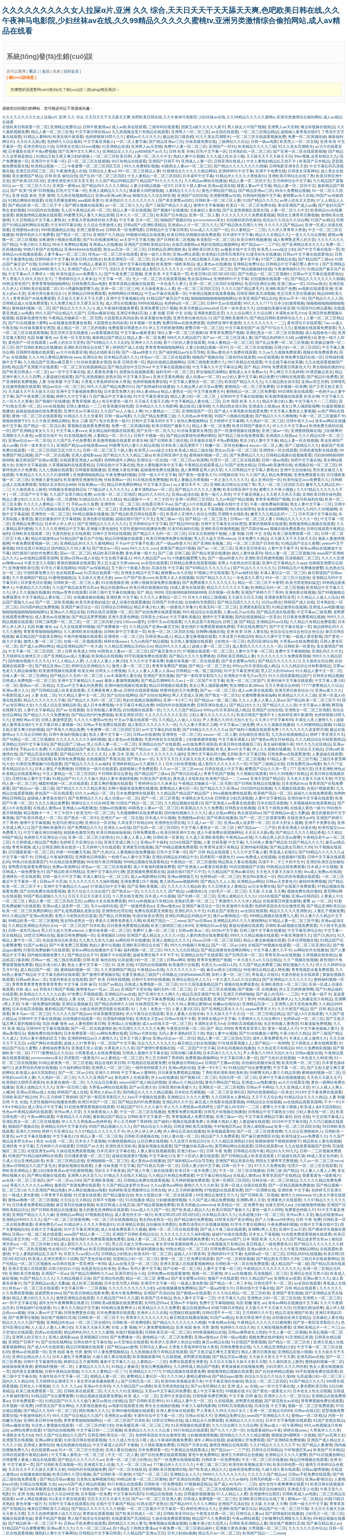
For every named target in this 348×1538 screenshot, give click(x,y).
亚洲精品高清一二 (257, 1004)
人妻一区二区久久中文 (152, 156)
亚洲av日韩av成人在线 (79, 558)
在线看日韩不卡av (157, 504)
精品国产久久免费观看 (220, 1136)
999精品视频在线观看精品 (145, 862)
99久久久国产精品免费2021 (110, 386)
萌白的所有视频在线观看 (298, 876)
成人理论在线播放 (120, 303)
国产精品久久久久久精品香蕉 (81, 788)
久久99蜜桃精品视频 (313, 724)
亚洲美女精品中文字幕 (140, 573)
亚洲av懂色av (168, 906)
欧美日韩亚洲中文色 (170, 455)
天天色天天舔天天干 (324, 1077)
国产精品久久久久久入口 (73, 308)
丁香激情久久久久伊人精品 (237, 901)
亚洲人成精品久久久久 (108, 190)
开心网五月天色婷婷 (286, 372)
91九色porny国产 (225, 1239)
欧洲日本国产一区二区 (97, 1102)
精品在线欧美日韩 (104, 352)
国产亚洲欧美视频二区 (212, 543)
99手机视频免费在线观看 (145, 656)
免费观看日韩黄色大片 (127, 328)
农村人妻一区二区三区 (231, 974)
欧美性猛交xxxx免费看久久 (79, 274)
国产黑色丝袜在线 (95, 1259)
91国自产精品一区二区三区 (139, 803)
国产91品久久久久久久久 (254, 568)
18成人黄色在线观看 (187, 587)
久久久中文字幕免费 (146, 661)
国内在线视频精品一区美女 (258, 617)
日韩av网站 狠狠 (181, 960)
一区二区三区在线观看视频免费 (259, 136)
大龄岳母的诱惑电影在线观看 (104, 1009)
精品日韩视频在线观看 (124, 538)
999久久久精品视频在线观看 (254, 935)
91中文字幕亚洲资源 (150, 396)
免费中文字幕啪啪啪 (292, 651)
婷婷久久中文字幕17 (73, 396)
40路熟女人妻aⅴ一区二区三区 (186, 166)
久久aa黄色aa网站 (166, 1185)
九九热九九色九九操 (96, 940)
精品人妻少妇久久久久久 (23, 499)
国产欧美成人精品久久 (191, 1210)
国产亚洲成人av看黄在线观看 (230, 803)
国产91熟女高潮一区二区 (158, 1165)
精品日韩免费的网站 (124, 484)
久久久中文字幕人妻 (250, 852)
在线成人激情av (46, 808)
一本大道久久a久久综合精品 (257, 960)
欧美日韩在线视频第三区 (240, 744)
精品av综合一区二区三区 (63, 386)
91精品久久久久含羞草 (83, 416)
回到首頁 (71, 71)
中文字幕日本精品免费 (135, 705)
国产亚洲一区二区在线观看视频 (299, 151)
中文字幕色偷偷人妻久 (319, 1028)
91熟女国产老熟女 (155, 778)
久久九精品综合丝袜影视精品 (306, 666)
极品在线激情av (328, 1214)
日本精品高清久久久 (121, 357)
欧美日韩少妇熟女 (86, 259)
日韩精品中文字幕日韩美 (167, 230)
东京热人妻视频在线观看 (191, 641)
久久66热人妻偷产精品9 (266, 842)
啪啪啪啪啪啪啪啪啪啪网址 (214, 298)
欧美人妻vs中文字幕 (233, 749)
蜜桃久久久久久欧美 (201, 1185)
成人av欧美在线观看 (129, 127)
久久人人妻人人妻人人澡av (151, 671)
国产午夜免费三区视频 (123, 274)
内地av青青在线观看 (69, 592)
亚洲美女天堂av (148, 1018)
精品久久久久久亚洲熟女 (290, 911)
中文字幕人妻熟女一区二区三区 (195, 381)
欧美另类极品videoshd (198, 308)
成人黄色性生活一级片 (133, 1214)
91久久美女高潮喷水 (212, 136)
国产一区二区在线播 (52, 455)
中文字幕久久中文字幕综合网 (217, 367)
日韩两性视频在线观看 (35, 352)
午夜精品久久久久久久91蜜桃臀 (43, 475)
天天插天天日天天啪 (245, 597)
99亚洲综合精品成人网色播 (266, 969)
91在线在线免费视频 (150, 479)
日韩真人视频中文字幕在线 (145, 1053)
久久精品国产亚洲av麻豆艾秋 (154, 626)
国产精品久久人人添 (325, 298)
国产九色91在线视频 (277, 1058)
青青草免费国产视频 (226, 332)
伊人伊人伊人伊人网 (144, 1131)
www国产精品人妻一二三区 (87, 1234)
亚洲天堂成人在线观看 (27, 1268)
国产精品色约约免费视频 (92, 715)
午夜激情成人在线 (71, 171)
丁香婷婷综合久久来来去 (75, 279)
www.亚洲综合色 (88, 357)
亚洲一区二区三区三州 (120, 288)
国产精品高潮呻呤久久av (162, 680)
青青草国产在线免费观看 (34, 298)
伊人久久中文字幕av (289, 426)
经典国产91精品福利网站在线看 (35, 1156)
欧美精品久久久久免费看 (202, 808)
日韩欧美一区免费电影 (124, 230)
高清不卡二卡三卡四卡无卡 (281, 862)
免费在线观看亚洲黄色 (153, 911)
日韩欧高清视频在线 (244, 1023)
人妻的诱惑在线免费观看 (207, 935)
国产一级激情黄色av (137, 906)
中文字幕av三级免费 (314, 612)
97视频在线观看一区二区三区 (208, 651)
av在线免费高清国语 (199, 744)
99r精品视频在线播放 (90, 514)
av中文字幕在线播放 (33, 1136)
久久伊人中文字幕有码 (274, 720)
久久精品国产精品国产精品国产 (183, 793)
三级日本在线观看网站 (320, 1259)
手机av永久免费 (84, 504)
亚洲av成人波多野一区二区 (247, 822)
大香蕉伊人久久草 (119, 1048)
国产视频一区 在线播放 (257, 989)
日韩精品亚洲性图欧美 (167, 249)
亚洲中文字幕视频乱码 (125, 298)
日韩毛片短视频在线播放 (225, 1112)
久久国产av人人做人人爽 (121, 411)
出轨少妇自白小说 (63, 1268)
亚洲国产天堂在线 (136, 989)
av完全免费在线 (261, 886)
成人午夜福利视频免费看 (117, 308)
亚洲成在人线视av (263, 406)
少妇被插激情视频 (201, 739)
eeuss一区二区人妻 (265, 445)
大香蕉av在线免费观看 (298, 641)
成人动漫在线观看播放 (131, 602)
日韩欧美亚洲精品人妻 (236, 656)
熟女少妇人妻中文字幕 (240, 259)
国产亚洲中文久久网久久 (79, 151)
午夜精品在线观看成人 (203, 465)
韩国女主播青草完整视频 (298, 215)
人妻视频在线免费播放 (135, 852)
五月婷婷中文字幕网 (226, 421)
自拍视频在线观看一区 (269, 279)
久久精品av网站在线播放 (205, 181)
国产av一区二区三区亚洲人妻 (227, 337)
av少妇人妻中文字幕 (239, 377)
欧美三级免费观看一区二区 (296, 533)
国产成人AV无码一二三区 (277, 994)
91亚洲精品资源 (115, 146)
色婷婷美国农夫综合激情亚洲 (279, 906)
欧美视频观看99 (220, 1131)
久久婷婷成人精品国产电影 (35, 842)
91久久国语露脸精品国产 (289, 675)
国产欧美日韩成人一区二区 (25, 372)
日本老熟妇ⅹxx (294, 783)
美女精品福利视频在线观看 (111, 430)
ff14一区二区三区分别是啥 (287, 577)
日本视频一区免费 (145, 323)
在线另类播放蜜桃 (60, 200)
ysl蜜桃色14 (305, 337)
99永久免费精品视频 (292, 190)
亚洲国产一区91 (222, 146)
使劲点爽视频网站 (192, 421)
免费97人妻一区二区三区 (185, 146)
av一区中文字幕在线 (67, 372)
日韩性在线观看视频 (140, 690)
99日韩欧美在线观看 (295, 391)
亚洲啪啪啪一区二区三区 (107, 1161)
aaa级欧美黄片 (90, 200)
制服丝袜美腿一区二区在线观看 (192, 661)
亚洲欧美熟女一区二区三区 (283, 984)
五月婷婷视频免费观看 (190, 1180)
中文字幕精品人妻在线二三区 (195, 401)
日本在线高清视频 (272, 803)
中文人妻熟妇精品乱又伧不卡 (271, 161)
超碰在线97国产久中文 (134, 519)
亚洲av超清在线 (221, 185)
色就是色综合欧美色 (59, 940)
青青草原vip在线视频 (282, 955)
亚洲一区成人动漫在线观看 (243, 1185)
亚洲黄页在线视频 (137, 847)
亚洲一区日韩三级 (71, 1087)
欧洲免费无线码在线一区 (302, 357)
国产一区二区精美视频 (235, 1259)
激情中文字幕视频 (208, 205)
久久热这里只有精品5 (202, 622)
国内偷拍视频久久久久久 (29, 661)
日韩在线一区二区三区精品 (274, 1180)
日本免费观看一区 (79, 1033)
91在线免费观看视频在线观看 (89, 1107)
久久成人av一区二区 (204, 822)
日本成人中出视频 (167, 259)
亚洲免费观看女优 (309, 475)
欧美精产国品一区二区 (272, 793)
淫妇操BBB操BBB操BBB (185, 592)
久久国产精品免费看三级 (154, 416)
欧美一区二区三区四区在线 (171, 631)
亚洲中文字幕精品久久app (284, 563)
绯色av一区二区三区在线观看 (113, 254)
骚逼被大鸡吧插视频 (146, 190)
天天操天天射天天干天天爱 (80, 298)
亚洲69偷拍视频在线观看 (125, 685)
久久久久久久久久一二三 (264, 323)
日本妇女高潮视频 (189, 1092)
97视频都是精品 (98, 1214)
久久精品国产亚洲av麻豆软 (231, 871)
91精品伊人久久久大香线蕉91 (240, 176)
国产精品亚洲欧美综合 (325, 906)
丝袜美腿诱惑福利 (108, 1014)
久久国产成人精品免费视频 (268, 475)
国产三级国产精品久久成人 (168, 205)
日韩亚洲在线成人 (229, 161)
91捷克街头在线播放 (263, 254)
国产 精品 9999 (257, 367)
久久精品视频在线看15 (183, 803)
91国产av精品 (322, 220)
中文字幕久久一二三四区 (316, 401)
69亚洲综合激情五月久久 (217, 1195)
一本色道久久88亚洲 (314, 1058)
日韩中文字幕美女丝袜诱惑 (223, 524)
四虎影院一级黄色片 (217, 857)
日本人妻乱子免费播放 (54, 769)
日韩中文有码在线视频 (111, 533)
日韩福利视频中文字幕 (262, 195)
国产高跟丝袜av (254, 528)
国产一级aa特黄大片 (139, 352)
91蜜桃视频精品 (62, 577)
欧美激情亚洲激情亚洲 (83, 479)
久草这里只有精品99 (235, 636)
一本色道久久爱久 (171, 283)
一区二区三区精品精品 (259, 132)
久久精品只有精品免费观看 (312, 622)
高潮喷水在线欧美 (233, 514)
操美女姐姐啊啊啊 (272, 509)
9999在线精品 (150, 303)
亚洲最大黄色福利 (46, 479)
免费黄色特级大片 (300, 1210)
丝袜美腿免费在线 (200, 141)
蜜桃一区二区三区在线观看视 (36, 416)
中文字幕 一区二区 (114, 279)
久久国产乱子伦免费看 (72, 440)
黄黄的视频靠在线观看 (267, 524)
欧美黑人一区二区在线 (299, 141)
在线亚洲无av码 (300, 818)
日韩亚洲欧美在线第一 (61, 847)
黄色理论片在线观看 (304, 323)
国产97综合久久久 (276, 328)
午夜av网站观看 (40, 1116)
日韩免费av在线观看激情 (289, 754)
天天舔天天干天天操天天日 (269, 156)
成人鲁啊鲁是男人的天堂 (294, 239)
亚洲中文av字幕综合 (81, 411)
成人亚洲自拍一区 (265, 479)
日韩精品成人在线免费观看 (25, 303)
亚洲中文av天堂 (292, 1229)
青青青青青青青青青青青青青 (36, 984)
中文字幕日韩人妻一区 (239, 1058)
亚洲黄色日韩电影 (90, 857)
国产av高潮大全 (142, 1087)
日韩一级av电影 (264, 141)
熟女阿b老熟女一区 (259, 876)
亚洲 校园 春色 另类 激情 (33, 195)
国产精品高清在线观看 (275, 612)
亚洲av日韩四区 (304, 896)
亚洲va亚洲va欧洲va (112, 195)
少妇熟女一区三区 (229, 641)
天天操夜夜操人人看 (158, 288)
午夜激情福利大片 (289, 269)
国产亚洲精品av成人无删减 (66, 656)
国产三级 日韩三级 (173, 553)
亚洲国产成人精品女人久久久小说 (155, 935)
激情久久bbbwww (295, 1195)
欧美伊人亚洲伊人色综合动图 (191, 514)
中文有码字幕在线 (66, 225)
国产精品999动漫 (183, 524)
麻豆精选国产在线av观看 (36, 460)
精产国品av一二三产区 (260, 244)
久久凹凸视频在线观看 (50, 509)
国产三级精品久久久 (302, 445)
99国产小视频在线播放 (233, 416)
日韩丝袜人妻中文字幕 (31, 778)
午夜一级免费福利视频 (269, 504)
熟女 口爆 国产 (84, 421)
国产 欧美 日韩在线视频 (109, 979)
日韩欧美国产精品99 (19, 1097)
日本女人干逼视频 (207, 509)
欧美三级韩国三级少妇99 (172, 925)
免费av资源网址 (65, 867)
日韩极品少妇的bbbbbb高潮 (185, 974)
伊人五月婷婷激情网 (165, 328)
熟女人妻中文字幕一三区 (311, 504)
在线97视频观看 (320, 788)
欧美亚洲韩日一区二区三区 (127, 259)
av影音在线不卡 (48, 435)
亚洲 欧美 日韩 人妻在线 (247, 631)
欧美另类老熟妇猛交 (302, 582)
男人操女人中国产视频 (246, 127)
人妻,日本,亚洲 (120, 754)
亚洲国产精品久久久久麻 (33, 1214)
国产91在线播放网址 (100, 239)
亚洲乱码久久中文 (327, 651)
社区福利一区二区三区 (213, 269)
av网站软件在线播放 (132, 940)
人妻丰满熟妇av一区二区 (151, 489)
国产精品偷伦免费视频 (193, 1219)
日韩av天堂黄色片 (281, 881)
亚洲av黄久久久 (15, 690)
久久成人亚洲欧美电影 (204, 837)
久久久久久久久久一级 (185, 969)
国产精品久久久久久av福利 (87, 764)
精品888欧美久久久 (48, 269)
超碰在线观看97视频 (129, 1156)
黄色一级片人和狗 (267, 1210)
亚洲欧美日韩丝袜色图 (321, 494)
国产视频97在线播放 (170, 210)
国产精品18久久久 (244, 705)
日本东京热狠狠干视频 (207, 533)
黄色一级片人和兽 (155, 254)
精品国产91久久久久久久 (161, 181)
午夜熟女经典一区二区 (185, 1028)
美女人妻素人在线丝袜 (185, 1014)
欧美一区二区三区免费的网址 (27, 911)
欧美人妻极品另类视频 (189, 479)
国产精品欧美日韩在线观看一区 (137, 514)
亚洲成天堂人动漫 (86, 1048)
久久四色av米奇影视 (195, 416)
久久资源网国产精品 (29, 577)
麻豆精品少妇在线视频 (197, 1043)
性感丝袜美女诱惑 (147, 916)
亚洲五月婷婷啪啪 (238, 994)
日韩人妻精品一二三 (83, 406)
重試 (32, 71)
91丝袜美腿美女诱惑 (37, 328)
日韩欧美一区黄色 (299, 646)
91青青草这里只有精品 (219, 847)
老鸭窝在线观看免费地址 (29, 867)
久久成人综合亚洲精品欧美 (58, 705)
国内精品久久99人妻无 (70, 548)
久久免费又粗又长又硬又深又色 (76, 303)
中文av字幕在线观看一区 (165, 293)
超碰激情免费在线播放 (159, 470)
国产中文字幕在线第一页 (318, 249)
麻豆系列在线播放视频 (75, 1205)
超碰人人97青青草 (79, 1043)
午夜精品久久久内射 (33, 587)
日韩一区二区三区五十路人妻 (107, 450)
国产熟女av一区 (105, 548)
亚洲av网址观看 (186, 254)
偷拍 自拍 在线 (297, 1116)
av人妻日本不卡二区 (190, 484)
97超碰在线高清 (290, 1156)
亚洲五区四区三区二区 (35, 171)
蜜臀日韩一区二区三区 (204, 328)
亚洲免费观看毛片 (134, 509)
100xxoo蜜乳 (134, 622)
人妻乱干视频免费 (328, 911)
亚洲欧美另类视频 (24, 1273)
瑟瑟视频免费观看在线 (146, 871)
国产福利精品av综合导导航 (181, 352)
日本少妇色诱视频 (180, 764)
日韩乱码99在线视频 (304, 1254)
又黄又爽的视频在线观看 (111, 783)
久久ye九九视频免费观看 (280, 352)
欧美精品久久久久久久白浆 (42, 994)
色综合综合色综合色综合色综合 (296, 631)
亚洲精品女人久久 (117, 151)
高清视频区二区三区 (302, 558)
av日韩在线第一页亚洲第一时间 (79, 1263)
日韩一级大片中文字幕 (157, 475)
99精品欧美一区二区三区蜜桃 (33, 920)
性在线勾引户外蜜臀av (67, 1249)
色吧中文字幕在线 (306, 460)
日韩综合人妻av (102, 171)
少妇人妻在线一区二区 (315, 1112)
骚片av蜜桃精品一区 (230, 916)
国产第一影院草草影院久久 (199, 675)
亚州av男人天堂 (67, 1112)
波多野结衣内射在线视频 (36, 1067)
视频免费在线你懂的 (304, 891)
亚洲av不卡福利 (153, 842)
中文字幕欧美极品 (185, 617)
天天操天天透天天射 (95, 577)
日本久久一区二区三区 (135, 215)
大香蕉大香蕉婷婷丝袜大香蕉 (92, 220)
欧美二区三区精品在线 (65, 1161)
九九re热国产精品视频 (234, 499)
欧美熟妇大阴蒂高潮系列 (223, 254)
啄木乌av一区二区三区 (31, 1014)
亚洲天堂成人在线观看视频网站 (186, 1263)
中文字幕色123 (65, 1136)
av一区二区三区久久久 (31, 185)
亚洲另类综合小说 (38, 146)
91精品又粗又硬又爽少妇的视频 (63, 156)
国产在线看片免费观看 (296, 886)
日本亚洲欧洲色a (329, 769)
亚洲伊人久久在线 (146, 342)
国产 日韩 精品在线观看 (210, 852)
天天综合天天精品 (308, 749)
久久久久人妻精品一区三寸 (46, 504)
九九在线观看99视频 (77, 626)
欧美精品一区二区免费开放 (240, 1205)
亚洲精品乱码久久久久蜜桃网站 (86, 543)
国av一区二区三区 (75, 553)
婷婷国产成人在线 (128, 347)
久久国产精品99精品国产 (116, 181)
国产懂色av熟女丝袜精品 (272, 739)
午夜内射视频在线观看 (83, 636)
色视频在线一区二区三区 (315, 465)
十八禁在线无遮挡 (127, 896)
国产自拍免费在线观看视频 (157, 612)
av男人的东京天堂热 (297, 200)
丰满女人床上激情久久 (314, 720)
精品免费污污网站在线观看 (281, 377)
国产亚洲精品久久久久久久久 (102, 524)
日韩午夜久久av (299, 421)
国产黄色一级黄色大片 (197, 475)
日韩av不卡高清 (53, 881)
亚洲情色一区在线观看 (278, 450)
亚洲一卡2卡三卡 (177, 700)
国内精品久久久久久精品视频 (147, 1092)
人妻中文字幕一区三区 (254, 651)
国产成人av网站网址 (37, 646)
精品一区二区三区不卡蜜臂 (260, 582)
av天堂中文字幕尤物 (137, 239)
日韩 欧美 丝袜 (181, 151)
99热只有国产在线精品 (42, 249)
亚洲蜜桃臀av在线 (225, 195)
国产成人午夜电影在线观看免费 (241, 411)
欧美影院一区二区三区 (216, 239)
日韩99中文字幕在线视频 (241, 396)
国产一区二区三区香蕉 (160, 798)
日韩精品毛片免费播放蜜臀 (300, 568)
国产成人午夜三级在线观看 (150, 1170)
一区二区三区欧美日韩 (112, 156)
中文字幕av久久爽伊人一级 (31, 274)
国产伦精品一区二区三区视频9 (264, 274)
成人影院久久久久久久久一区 (166, 269)
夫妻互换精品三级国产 (141, 974)
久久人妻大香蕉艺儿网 (198, 724)
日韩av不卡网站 (259, 1087)
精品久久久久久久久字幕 (227, 587)
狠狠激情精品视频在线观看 (38, 215)
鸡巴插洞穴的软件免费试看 (35, 553)
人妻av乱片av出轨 (238, 612)
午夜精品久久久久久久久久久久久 (271, 1268)
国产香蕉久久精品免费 (65, 729)
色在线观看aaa (69, 573)
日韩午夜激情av (96, 127)
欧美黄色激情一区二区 (65, 1082)
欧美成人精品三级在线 (194, 450)
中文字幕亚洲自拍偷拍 (42, 832)
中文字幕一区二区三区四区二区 (35, 651)
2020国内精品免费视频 (39, 607)
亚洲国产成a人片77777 (87, 269)
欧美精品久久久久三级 (257, 146)
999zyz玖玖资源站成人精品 (255, 666)
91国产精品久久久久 (260, 200)
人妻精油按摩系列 (54, 1048)
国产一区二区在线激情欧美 (93, 1028)
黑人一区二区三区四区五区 (280, 484)
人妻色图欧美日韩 (90, 1023)
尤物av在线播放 (112, 808)
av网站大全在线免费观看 (105, 901)
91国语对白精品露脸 (314, 308)
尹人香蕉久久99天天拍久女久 (27, 279)
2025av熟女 (316, 283)
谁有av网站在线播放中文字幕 (96, 950)
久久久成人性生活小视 (225, 156)
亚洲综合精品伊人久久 (191, 979)
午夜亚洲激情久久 (296, 935)
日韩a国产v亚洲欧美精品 (144, 225)
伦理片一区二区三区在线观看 (234, 460)
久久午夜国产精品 (292, 1009)
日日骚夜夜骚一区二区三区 (31, 852)
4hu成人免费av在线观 (322, 871)
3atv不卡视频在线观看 (146, 1097)
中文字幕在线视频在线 (171, 367)
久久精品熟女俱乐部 (282, 381)
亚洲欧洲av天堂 (25, 720)
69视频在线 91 (231, 475)
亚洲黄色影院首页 (209, 313)
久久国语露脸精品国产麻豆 (71, 749)
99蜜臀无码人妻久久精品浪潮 (89, 215)
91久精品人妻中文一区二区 (318, 671)
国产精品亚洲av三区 (166, 141)
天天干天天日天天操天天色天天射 (184, 759)
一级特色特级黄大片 (149, 1067)
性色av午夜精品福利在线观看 (27, 1112)
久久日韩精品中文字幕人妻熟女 (38, 220)
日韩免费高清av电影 (89, 283)
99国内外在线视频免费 (175, 705)
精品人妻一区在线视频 (132, 210)
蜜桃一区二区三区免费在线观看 (187, 1259)
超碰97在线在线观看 (229, 1234)
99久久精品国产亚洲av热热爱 (27, 916)
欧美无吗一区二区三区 (218, 607)
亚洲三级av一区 (290, 283)
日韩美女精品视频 (328, 675)
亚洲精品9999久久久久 (21, 1219)
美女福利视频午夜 (278, 744)
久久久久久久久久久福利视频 (80, 739)
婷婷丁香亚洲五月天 (327, 734)
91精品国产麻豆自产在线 (167, 298)
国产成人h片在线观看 (193, 504)
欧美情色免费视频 (69, 759)
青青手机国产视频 (219, 773)
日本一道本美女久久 (237, 308)
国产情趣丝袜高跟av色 (193, 1146)
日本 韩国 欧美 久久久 (241, 401)
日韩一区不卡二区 (237, 1165)
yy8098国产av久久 (151, 151)
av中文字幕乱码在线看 (161, 729)
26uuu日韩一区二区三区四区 (216, 940)
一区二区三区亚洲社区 (312, 945)
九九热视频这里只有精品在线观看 (140, 132)
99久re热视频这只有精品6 (150, 901)
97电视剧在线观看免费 (146, 1063)
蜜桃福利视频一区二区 (31, 308)
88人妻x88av (147, 391)
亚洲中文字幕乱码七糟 (206, 754)
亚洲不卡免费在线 (270, 171)
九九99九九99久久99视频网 (313, 509)
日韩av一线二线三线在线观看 (56, 960)
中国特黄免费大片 (38, 573)
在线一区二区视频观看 (83, 641)
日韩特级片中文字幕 (52, 259)
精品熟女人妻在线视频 (237, 862)
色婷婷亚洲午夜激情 (224, 323)
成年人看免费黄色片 (270, 1038)
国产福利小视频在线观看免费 (254, 729)
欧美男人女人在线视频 (175, 577)
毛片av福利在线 (244, 573)
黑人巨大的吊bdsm (277, 671)
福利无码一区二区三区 (175, 372)
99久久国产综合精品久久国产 (60, 313)
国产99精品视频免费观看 (176, 847)
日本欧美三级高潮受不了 (182, 445)
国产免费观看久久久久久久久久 (208, 582)
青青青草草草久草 (250, 1028)
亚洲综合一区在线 (152, 460)
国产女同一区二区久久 (155, 430)
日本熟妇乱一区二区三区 (250, 151)
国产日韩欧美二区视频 (175, 239)
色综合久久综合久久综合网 (285, 220)
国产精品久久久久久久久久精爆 (240, 166)
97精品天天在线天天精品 (125, 1175)
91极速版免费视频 (315, 1023)
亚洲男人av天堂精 (283, 127)
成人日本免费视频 (98, 705)
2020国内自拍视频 (43, 210)
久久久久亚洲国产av (95, 1077)
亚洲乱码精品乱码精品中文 (175, 857)
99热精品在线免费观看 (285, 867)
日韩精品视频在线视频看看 (289, 455)
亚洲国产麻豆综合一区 (80, 607)
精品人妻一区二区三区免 (52, 132)
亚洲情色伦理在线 (169, 822)
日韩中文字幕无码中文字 (153, 421)
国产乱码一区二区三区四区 (102, 176)
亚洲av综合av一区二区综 (29, 440)
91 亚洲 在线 (122, 965)
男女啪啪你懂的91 (327, 367)
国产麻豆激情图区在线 (260, 1136)
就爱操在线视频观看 (136, 372)
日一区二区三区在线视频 (88, 161)
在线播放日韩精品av (185, 1063)
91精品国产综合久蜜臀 (300, 543)
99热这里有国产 (15, 283)
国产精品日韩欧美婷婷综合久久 (277, 318)
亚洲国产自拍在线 (192, 195)
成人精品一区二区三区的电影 (81, 328)
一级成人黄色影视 (307, 636)
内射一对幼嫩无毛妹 (73, 852)
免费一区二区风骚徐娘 (307, 136)
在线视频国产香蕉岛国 (105, 759)
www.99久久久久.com (139, 548)
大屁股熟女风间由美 (121, 318)
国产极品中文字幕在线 (112, 396)
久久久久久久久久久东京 (166, 715)
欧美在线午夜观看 (68, 136)
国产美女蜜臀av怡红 (175, 200)
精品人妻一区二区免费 (146, 337)
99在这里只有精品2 (32, 548)
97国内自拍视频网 (150, 965)
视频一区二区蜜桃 (61, 499)
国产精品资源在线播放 (211, 553)
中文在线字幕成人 (116, 558)
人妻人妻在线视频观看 (156, 1151)
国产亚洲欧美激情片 (230, 318)
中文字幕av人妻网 (314, 705)
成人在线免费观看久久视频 (123, 1229)
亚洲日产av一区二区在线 (122, 818)
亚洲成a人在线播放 (105, 244)
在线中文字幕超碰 (31, 465)
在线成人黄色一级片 (307, 808)
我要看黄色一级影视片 (321, 1175)
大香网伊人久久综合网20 (259, 1018)
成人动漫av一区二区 (202, 377)
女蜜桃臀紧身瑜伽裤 (259, 695)
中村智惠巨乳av (227, 1126)
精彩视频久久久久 (298, 965)
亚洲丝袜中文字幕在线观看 (289, 680)
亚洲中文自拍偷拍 (295, 470)
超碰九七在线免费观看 (313, 793)
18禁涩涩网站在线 (38, 935)
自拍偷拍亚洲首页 (254, 734)
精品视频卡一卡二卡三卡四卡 (148, 499)
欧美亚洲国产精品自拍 (258, 298)
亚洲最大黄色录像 (123, 470)
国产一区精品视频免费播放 (291, 1185)
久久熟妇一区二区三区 (265, 421)
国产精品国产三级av (315, 259)
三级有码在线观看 (163, 127)
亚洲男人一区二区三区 (190, 132)
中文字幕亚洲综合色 (304, 930)
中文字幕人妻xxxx (71, 430)
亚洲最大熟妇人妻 (221, 1121)
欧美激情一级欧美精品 (175, 264)
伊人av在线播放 (164, 1077)
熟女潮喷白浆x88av (246, 685)
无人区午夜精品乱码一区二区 (85, 210)
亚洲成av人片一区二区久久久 (192, 225)
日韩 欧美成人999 (80, 651)
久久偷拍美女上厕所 (29, 489)
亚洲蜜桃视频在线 (306, 430)
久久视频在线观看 (251, 773)
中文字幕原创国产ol (242, 328)
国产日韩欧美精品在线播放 (38, 347)
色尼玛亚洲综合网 (259, 283)
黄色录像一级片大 (140, 553)
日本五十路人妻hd (190, 185)
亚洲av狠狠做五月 (182, 876)
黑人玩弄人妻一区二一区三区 (111, 744)
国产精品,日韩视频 (114, 916)
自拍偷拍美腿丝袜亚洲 (275, 308)
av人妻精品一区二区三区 (122, 1058)
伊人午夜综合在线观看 (145, 1014)
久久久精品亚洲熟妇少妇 (232, 1141)
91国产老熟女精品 (240, 465)
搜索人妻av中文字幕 (254, 185)
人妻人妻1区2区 (185, 1009)
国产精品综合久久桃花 (152, 1126)
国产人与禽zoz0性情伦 (274, 1219)
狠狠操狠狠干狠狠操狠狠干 (278, 1141)
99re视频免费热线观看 (232, 793)
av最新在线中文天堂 (237, 249)
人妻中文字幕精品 (38, 710)
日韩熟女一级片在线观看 (96, 769)
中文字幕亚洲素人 (98, 141)
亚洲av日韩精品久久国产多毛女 (29, 1165)
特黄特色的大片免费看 (35, 234)
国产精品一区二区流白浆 (44, 426)
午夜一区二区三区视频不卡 (322, 416)
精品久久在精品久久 (272, 234)
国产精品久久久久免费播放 (192, 656)
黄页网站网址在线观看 (234, 1146)
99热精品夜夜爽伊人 (274, 999)
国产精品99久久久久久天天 (83, 754)
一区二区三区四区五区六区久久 (53, 450)
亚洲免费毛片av (48, 1224)
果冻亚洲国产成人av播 (297, 205)
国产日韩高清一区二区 (244, 955)
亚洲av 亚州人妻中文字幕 (139, 1268)
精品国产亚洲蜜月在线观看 (35, 367)
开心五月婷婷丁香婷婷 (164, 1058)
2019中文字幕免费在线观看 (318, 1092)
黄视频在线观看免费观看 (315, 328)
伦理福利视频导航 (118, 1018)
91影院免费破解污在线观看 (39, 764)
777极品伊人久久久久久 (108, 489)
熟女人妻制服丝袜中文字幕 (159, 465)
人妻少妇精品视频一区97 (151, 185)
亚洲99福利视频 (254, 847)
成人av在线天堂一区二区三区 (167, 1023)
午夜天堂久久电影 (39, 563)
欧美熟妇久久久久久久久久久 (130, 200)
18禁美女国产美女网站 (233, 1219)
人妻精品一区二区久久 (112, 435)
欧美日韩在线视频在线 (148, 587)
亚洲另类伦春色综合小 (46, 293)
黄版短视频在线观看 (246, 925)
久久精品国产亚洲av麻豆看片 (48, 362)
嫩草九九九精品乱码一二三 (273, 514)
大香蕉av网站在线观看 (108, 1087)
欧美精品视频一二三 (48, 166)
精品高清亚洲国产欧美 (201, 994)
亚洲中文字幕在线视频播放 (281, 1077)
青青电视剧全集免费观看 (312, 969)
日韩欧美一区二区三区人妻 (218, 200)
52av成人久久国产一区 (209, 230)
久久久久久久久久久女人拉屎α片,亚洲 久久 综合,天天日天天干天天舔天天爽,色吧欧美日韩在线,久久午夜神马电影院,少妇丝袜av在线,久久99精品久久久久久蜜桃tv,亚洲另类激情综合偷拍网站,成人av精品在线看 (171, 20)
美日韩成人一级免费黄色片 (269, 1244)
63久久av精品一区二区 (94, 793)
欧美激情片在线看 (237, 906)
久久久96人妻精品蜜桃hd (50, 357)
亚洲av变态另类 (314, 381)
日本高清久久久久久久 (222, 1053)
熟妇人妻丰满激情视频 (119, 778)
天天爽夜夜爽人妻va (104, 690)
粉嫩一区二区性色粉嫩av (226, 445)
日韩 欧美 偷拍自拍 (61, 176)
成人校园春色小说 (320, 332)
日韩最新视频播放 (90, 470)
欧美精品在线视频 (107, 656)
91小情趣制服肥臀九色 (79, 288)
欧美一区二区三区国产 (245, 680)
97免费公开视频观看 (84, 994)
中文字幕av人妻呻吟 (138, 1072)
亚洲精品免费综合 (65, 127)
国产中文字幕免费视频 (155, 999)
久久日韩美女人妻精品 (227, 886)
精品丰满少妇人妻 (277, 401)
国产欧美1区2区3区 (28, 181)
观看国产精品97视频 (177, 548)
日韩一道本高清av (23, 930)
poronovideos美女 (208, 220)
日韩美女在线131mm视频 (78, 146)
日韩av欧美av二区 (193, 930)
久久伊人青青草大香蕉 (287, 230)
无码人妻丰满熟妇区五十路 (181, 1033)
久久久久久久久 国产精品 (162, 891)
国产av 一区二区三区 (215, 548)
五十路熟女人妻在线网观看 (314, 1043)
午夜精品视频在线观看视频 (211, 293)
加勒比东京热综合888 (57, 484)
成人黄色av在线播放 (213, 264)
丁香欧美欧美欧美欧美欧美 (224, 1072)
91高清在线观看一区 (101, 573)
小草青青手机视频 (56, 1195)
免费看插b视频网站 (201, 1058)
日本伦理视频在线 (302, 940)
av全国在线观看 (224, 132)
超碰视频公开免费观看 (138, 769)
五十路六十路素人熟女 (130, 568)
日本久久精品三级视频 (207, 597)
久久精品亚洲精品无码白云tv (128, 646)
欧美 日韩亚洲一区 (129, 362)
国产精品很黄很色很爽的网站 (191, 435)
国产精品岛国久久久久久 (238, 602)
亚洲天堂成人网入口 (121, 842)
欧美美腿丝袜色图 (155, 318)
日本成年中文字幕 (198, 176)
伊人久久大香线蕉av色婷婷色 (189, 1107)
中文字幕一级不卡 (17, 857)
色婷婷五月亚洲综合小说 (45, 837)
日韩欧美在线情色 (240, 509)
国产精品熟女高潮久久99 (241, 225)
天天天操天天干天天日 (225, 1014)
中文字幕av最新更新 (137, 332)
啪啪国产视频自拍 (175, 220)
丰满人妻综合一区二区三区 (283, 573)
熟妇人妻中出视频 (188, 156)
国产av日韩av (199, 920)
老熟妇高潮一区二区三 (194, 901)
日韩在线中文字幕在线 (115, 465)
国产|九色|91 (103, 852)
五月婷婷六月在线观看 (101, 847)
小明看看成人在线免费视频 (97, 1053)
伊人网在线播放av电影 (87, 1190)
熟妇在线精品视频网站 (220, 244)
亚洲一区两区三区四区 (194, 499)
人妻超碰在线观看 (57, 377)
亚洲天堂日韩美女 (250, 548)
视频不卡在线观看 (115, 955)
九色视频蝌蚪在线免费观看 (139, 813)
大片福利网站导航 (74, 1067)
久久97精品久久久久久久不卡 (99, 1131)
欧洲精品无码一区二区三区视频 (277, 587)
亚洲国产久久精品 (108, 234)
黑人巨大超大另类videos (214, 538)
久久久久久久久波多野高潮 (305, 729)
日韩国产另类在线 (167, 602)
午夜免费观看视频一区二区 (35, 543)
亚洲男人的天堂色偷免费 (295, 1004)
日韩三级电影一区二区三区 (57, 622)
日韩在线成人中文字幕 (223, 769)
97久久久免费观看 (269, 1165)
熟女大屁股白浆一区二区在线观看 (164, 1195)
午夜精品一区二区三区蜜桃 (193, 862)
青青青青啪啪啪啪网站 (51, 283)
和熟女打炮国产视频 (56, 989)
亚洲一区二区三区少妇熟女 (91, 837)
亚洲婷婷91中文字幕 (235, 171)
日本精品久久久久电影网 (156, 406)
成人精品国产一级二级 (39, 969)
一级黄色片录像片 (181, 607)
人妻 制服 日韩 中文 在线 (170, 313)
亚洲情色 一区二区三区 (119, 504)
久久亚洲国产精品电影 (47, 1190)
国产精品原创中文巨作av (129, 367)
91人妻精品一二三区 (248, 230)
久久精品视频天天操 (201, 259)
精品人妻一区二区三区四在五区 (55, 901)
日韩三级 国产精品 (238, 622)
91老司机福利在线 (307, 499)
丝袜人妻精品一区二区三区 (230, 342)
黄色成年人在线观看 (131, 1077)
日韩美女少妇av (154, 617)
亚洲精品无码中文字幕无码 (25, 744)
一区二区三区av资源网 (188, 460)
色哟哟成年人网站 (119, 460)
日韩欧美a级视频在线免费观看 (291, 925)
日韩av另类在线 (142, 1033)
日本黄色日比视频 (36, 582)
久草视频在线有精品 (319, 955)
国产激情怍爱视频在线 (101, 974)
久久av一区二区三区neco (180, 769)
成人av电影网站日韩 (147, 876)
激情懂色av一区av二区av (97, 989)
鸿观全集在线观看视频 (195, 749)
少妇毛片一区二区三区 (227, 891)
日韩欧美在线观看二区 (39, 288)
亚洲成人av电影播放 (326, 607)
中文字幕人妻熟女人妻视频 (292, 411)
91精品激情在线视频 (289, 607)
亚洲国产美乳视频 (158, 675)
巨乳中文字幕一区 (211, 151)
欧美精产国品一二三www (227, 778)
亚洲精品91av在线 (272, 622)
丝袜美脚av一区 (117, 479)
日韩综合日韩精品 (116, 607)
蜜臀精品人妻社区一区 (179, 788)
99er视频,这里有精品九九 (315, 156)
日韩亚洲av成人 (158, 636)
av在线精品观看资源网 (39, 558)
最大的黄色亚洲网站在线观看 (103, 1210)
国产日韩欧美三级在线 (169, 440)
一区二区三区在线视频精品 (82, 367)
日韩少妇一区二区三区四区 (297, 347)
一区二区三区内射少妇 (102, 622)
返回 (45, 71)
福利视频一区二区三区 (142, 950)
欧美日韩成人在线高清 (115, 1205)
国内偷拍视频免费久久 (46, 955)
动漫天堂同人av (278, 1205)
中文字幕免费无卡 (209, 391)
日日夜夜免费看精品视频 (304, 617)
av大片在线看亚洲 (71, 352)
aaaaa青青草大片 (260, 1009)
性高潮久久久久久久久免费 (141, 1028)
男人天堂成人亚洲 (187, 695)
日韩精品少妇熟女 (116, 1254)
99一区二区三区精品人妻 (139, 171)
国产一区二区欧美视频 (54, 602)
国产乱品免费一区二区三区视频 (282, 342)
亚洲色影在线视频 (98, 519)
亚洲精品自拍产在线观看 (159, 744)
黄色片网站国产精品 (219, 190)
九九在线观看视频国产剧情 (307, 1146)
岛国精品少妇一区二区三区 (135, 1259)
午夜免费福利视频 (120, 475)
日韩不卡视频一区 (148, 435)
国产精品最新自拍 (118, 1195)
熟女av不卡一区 (292, 298)
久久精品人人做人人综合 (318, 597)
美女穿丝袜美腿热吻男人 (176, 1244)
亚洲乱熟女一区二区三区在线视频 (274, 332)
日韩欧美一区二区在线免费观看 (242, 1263)
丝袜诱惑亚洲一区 (150, 1004)
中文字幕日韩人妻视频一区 (58, 724)
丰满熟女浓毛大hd (290, 313)
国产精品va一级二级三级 (215, 700)
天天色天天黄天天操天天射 (309, 778)
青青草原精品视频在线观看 (131, 283)
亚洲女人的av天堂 (105, 1092)
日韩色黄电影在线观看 (318, 450)
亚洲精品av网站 (250, 881)
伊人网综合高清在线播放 (184, 1131)
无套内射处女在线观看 (71, 533)
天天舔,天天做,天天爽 (266, 891)
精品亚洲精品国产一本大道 (79, 646)
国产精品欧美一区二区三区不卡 (35, 205)
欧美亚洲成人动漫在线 (297, 827)
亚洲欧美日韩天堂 (203, 249)
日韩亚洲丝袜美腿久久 (177, 1087)
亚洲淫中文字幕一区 (48, 161)
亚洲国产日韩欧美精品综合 (147, 244)
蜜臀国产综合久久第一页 (266, 769)
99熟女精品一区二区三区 (187, 1249)
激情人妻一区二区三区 (42, 641)
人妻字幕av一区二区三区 (65, 254)
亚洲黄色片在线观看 (284, 1200)
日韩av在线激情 (146, 734)
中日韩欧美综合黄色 (115, 773)
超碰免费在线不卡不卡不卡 (155, 955)
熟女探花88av (199, 279)
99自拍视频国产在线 (246, 867)
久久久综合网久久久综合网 (249, 313)
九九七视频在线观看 (56, 470)
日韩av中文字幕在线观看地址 (308, 254)
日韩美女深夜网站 (303, 171)
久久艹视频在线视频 (300, 960)
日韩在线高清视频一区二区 (109, 612)
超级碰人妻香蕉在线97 (300, 132)
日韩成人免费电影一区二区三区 (28, 680)
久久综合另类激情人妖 (102, 225)
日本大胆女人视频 (287, 822)
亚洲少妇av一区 (190, 1151)
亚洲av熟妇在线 (181, 1067)
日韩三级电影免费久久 (206, 362)
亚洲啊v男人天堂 (250, 1200)
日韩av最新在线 (100, 313)
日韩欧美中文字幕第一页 (125, 631)
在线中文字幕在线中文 (319, 1224)
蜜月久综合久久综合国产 (88, 891)
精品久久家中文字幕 (272, 636)
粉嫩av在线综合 (226, 1004)
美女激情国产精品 (27, 176)
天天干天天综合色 (266, 1097)
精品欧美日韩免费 (108, 553)
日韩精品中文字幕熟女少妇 (271, 1112)
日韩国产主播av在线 (222, 1063)
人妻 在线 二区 (43, 695)
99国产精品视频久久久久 (44, 896)
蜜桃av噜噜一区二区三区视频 (240, 759)
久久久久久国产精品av (283, 225)
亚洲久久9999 (107, 1072)
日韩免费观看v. (145, 832)
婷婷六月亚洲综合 (57, 1131)
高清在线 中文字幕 (167, 568)
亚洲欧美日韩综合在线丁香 (291, 176)
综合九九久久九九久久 (156, 1043)
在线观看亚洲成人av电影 (81, 460)
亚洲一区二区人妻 (204, 215)
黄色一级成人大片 (283, 1028)
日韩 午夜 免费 (218, 1151)
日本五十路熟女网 (272, 808)
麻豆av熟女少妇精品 (223, 969)
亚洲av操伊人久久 (262, 1249)
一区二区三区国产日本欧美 (256, 543)
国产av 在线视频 (70, 710)
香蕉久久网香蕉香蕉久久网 (118, 920)
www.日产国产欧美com (133, 577)
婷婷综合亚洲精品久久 (91, 666)
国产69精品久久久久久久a (208, 568)
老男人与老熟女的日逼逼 (239, 563)
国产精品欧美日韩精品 (65, 871)
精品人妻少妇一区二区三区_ (194, 396)
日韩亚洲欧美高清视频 (256, 293)
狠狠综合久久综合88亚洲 (153, 195)
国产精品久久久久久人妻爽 (197, 489)
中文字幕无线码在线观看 (58, 974)
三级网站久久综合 (233, 141)
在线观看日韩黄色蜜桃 (282, 901)
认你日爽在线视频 (152, 1141)
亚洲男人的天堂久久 (84, 1175)
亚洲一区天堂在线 (75, 337)
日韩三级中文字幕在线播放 (131, 264)
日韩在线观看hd (268, 1146)
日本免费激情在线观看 (135, 793)
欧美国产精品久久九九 (244, 381)
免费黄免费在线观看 (184, 1112)
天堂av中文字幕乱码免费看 (79, 685)
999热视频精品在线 (57, 230)
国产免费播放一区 (112, 626)
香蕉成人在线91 (282, 852)
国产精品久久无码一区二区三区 (159, 533)
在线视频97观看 (291, 857)
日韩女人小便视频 (110, 671)
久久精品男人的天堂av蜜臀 (199, 386)
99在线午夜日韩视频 (103, 862)
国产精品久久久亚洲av (219, 788)
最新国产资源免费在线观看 (77, 1185)
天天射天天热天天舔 (283, 494)
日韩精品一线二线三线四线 (199, 671)
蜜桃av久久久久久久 (143, 136)
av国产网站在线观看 (44, 1043)
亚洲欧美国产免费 (280, 288)
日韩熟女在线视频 (240, 808)
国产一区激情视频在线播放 (236, 430)
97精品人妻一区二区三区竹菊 (292, 759)
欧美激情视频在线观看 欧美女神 (292, 396)
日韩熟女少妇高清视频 (234, 798)
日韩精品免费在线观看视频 (193, 563)
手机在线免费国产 (252, 626)
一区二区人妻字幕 (131, 141)
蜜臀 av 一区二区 (317, 901)
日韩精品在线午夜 (248, 1151)
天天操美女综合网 (317, 661)
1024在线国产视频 (185, 842)
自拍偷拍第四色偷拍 (243, 220)
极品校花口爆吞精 (178, 136)
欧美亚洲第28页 (128, 715)
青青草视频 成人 (86, 401)
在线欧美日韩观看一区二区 (25, 127)
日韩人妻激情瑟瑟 (56, 720)
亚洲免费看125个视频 (158, 308)
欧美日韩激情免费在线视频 (169, 538)
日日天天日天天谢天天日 (89, 896)
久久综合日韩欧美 (31, 734)
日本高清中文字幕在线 (317, 514)
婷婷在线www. (116, 641)
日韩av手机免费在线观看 (104, 724)
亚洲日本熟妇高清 (131, 313)
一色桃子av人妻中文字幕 (129, 857)
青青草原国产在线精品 (281, 1175)
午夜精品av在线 (239, 837)
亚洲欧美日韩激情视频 (220, 528)
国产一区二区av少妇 (228, 945)
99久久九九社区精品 (313, 744)
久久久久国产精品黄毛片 (242, 288)
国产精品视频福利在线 (253, 269)
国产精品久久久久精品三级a (127, 455)
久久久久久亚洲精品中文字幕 (59, 528)
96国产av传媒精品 (93, 568)
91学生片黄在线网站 (58, 568)
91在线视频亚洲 (77, 435)
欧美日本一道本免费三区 (196, 1170)
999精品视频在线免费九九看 (274, 916)
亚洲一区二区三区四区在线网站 (215, 283)
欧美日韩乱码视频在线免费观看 (193, 234)
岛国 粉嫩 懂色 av (42, 337)
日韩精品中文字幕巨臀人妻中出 (293, 264)
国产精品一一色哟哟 (272, 1043)
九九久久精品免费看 (52, 803)
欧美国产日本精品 (314, 161)
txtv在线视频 (268, 357)
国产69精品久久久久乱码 (107, 342)
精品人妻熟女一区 (176, 391)
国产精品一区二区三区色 (206, 519)
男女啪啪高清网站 (211, 372)
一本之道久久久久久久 (229, 479)
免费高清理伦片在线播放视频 (203, 1224)
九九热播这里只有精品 (313, 999)
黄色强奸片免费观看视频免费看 (207, 626)
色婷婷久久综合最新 (64, 141)
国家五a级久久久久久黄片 (203, 127)
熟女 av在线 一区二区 (54, 1141)
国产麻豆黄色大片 (165, 651)
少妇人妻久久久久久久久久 (211, 715)
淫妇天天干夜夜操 (124, 269)
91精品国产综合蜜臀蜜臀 (249, 1067)
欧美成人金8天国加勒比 (36, 1072)
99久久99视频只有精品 (288, 773)
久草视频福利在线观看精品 (71, 465)
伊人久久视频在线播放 (31, 592)
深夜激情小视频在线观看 (59, 239)
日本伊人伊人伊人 (60, 524)
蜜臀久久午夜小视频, (276, 489)
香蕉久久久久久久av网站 (31, 1185)
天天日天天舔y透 (30, 141)
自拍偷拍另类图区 (200, 602)
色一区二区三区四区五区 (198, 288)
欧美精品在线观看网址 (21, 773)
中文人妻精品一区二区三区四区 (154, 176)
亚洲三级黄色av (89, 230)
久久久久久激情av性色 (93, 720)
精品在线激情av (44, 538)
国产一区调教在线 (260, 1190)
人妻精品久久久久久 (182, 190)
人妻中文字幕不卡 (283, 548)
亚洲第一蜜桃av (65, 185)
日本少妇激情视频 (289, 303)
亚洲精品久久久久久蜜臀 (188, 1097)
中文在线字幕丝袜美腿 (284, 362)
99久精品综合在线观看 (201, 612)
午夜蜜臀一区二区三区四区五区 (94, 166)
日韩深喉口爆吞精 (185, 1053)
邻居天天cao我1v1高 (219, 965)
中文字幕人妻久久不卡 (272, 950)
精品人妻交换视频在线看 (195, 636)
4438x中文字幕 (224, 930)
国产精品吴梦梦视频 (89, 617)
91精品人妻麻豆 (92, 264)
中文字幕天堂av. (137, 377)
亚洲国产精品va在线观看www (81, 445)
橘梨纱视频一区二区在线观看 (63, 783)
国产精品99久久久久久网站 (105, 185)
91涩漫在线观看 (87, 1195)
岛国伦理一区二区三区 (238, 1077)
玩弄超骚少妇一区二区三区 (94, 509)
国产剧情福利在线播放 (155, 386)
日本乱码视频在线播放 (236, 1048)
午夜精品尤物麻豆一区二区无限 (75, 318)
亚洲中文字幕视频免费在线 (79, 391)
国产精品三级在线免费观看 (240, 435)
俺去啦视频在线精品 (317, 127)
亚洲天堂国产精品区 (267, 778)
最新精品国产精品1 (108, 337)
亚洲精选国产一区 (197, 411)
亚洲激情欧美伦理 (23, 568)
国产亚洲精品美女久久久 (303, 244)
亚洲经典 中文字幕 (122, 597)
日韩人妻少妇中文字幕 (200, 1165)
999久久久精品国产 (183, 337)
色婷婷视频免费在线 (150, 381)
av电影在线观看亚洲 (315, 288)
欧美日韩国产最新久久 (171, 426)
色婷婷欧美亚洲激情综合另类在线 (137, 1190)
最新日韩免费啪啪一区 (76, 935)
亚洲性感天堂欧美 (120, 1146)
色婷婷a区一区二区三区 (184, 303)
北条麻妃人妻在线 (205, 210)
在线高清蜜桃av (185, 244)
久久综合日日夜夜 (101, 1082)
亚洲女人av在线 (117, 827)
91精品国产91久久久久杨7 (74, 778)
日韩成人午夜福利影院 (54, 857)
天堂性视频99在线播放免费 (142, 528)
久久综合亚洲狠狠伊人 (303, 1131)
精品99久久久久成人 (172, 646)
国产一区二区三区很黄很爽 (262, 818)
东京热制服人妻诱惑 (103, 710)
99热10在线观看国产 (29, 862)
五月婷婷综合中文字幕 (292, 181)
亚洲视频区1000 (111, 935)
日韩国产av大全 (89, 1146)
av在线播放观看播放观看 (70, 323)
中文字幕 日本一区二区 (138, 220)
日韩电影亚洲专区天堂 (288, 166)
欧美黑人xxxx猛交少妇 (276, 249)
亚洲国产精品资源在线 (234, 1161)
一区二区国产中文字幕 (28, 494)
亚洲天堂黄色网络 (168, 377)
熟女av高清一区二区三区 (124, 249)
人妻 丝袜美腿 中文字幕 (59, 381)
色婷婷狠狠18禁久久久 (104, 136)
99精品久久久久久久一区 (297, 519)
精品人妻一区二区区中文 (250, 181)
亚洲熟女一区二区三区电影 (307, 710)
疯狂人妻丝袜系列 (247, 553)
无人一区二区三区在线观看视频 (158, 279)
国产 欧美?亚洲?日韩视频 (32, 190)
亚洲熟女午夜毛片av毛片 (245, 675)
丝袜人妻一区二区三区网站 (25, 675)
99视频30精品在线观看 (145, 234)
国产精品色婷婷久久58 (273, 337)
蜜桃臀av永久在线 (298, 195)
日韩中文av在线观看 (224, 303)
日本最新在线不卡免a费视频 (32, 151)
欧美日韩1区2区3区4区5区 (213, 274)
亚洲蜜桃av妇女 (25, 230)
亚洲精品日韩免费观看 (87, 293)
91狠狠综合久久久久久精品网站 (189, 171)
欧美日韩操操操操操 (113, 832)
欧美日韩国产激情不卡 (256, 715)
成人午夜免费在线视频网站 (220, 832)
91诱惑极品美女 (319, 372)
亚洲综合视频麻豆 (77, 1004)
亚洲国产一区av (54, 1273)
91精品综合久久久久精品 (100, 499)
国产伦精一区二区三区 (196, 896)
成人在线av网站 (221, 813)
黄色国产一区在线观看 (27, 342)
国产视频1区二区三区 (198, 1077)
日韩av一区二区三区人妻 (252, 519)
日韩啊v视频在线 (210, 631)
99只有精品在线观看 (128, 161)
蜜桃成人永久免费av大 (248, 372)
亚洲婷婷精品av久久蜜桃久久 (137, 764)
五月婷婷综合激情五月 (21, 656)
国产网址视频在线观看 (84, 205)
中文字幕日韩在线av (92, 132)
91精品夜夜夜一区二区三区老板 (65, 1063)
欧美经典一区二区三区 (301, 1063)
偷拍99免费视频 (312, 881)
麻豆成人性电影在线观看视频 (219, 1102)
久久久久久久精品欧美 (186, 886)
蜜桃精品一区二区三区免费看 (249, 386)
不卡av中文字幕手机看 (134, 543)
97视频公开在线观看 (211, 573)
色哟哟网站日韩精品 (125, 293)
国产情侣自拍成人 (186, 773)
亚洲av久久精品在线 (67, 612)
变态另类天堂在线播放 (296, 293)
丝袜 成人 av (26, 989)
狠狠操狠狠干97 (15, 421)
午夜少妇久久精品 (35, 244)
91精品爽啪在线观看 (25, 200)
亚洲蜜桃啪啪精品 (88, 475)
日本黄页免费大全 (119, 391)
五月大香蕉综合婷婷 (282, 685)
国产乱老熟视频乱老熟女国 (245, 210)
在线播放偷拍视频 (88, 597)
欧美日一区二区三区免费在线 (250, 205)
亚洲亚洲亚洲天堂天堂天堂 (70, 181)
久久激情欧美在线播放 (83, 631)
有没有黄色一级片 (117, 401)
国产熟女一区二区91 (73, 234)
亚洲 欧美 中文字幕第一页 (166, 274)
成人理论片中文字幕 (45, 1107)
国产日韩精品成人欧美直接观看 (58, 690)
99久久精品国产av (149, 558)
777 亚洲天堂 (301, 769)
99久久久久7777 (257, 303)
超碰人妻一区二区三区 (211, 646)
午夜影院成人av (15, 695)
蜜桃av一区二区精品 (37, 685)
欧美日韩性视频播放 (254, 239)
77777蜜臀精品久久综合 (322, 685)
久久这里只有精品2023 (189, 1141)
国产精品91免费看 (322, 377)
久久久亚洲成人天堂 (292, 1087)
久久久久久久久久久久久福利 (160, 754)
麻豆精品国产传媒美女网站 (38, 636)
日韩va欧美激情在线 (275, 465)
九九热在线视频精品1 (75, 195)
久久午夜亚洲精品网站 (51, 421)
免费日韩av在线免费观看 (183, 323)
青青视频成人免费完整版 (192, 1116)
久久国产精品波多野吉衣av (75, 587)
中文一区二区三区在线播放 (142, 1112)
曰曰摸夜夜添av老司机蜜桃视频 (65, 1170)
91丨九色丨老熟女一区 (150, 1009)
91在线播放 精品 (139, 1200)
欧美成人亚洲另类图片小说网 (53, 1259)
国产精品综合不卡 (82, 955)
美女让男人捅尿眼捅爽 (300, 406)
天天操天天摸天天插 (151, 401)
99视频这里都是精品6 (66, 489)
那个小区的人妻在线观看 (184, 342)
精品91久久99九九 (153, 494)
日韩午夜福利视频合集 (68, 734)
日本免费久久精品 (253, 538)
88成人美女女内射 (322, 1156)
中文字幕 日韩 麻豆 (80, 984)
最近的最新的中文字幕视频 (57, 519)
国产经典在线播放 (222, 818)
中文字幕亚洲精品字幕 (264, 1116)
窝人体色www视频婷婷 (179, 881)
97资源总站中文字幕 (107, 886)
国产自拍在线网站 (122, 695)
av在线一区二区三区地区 (115, 494)
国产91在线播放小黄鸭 (27, 323)
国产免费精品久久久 (246, 455)
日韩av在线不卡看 (179, 1018)
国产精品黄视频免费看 (155, 1205)
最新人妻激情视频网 (121, 680)
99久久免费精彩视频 (141, 166)
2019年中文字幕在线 (289, 1121)
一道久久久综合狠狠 (308, 234)
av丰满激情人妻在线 (124, 675)
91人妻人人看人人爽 (133, 837)
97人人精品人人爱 (67, 661)
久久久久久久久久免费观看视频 (248, 215)
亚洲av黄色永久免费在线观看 (231, 352)
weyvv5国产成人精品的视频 (142, 1082)
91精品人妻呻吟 (37, 136)
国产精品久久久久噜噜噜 (276, 416)
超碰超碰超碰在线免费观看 (38, 411)
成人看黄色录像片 (102, 372)
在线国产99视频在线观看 (269, 945)
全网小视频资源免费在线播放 (155, 582)
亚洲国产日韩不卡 (163, 161)
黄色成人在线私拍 (188, 778)
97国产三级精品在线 (278, 259)
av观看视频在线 (104, 332)
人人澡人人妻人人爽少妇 (106, 661)
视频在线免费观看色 (320, 352)
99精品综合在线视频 (263, 1102)
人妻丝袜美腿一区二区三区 (107, 930)
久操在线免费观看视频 (75, 1151)
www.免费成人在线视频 (256, 857)
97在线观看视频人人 (235, 1043)
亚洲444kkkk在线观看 (82, 249)
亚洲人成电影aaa (86, 455)
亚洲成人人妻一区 (196, 161)
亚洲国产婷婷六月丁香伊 (262, 592)
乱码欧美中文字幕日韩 (58, 264)
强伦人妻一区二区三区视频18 (182, 332)
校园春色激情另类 (31, 318)
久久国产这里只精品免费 (70, 494)
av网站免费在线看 (112, 1033)
